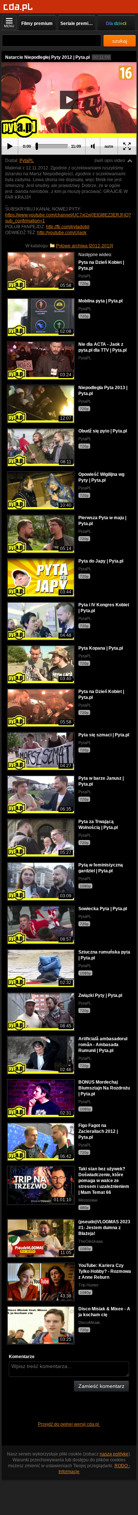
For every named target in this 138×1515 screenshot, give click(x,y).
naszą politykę (114, 1454)
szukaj (119, 41)
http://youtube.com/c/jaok (61, 232)
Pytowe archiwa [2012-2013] (84, 245)
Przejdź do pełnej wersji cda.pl (69, 1424)
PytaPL (27, 160)
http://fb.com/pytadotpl (67, 226)
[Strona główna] (18, 7)
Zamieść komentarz (101, 1386)
